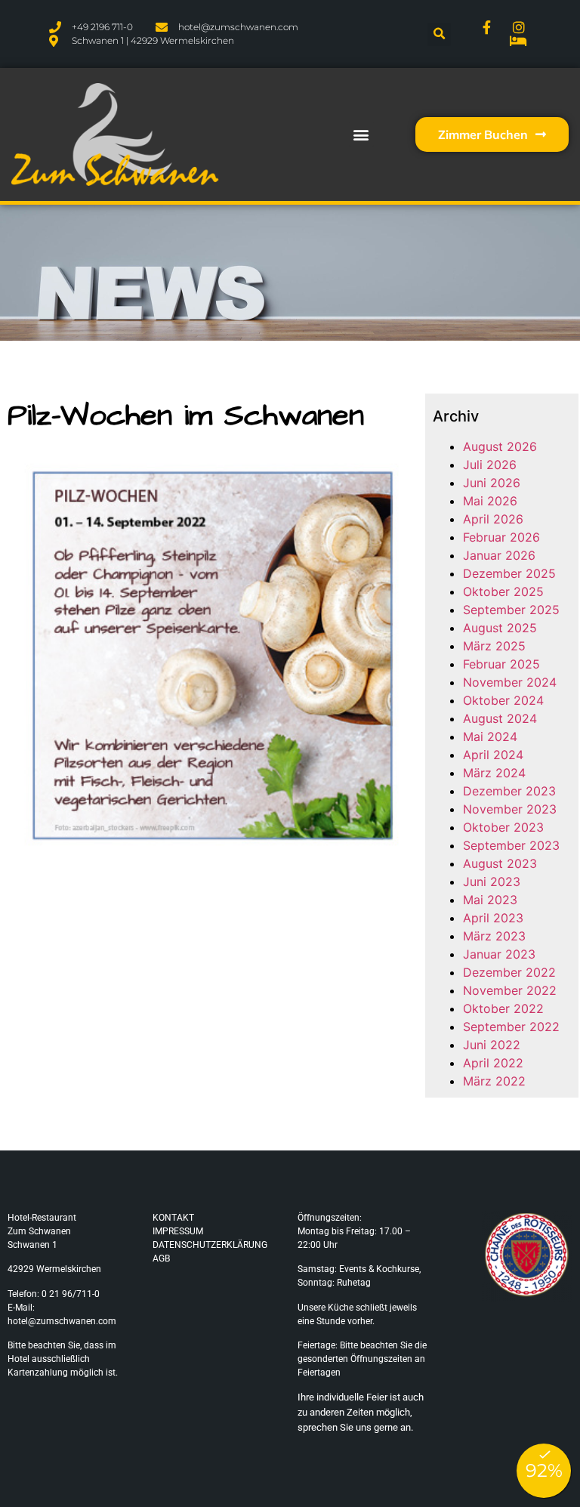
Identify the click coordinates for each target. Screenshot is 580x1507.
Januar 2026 (499, 555)
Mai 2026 (490, 500)
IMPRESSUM (178, 1231)
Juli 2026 (490, 464)
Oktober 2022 (503, 1008)
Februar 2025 (501, 664)
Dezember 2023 (509, 790)
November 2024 (510, 682)
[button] (439, 34)
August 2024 (500, 718)
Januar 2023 (499, 954)
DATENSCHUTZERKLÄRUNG (210, 1245)
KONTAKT (173, 1217)
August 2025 (500, 627)
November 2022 (510, 990)
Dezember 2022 (509, 972)
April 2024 (493, 754)
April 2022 (493, 1062)
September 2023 (511, 845)
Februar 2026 (501, 537)
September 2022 (511, 1026)
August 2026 (500, 446)
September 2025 (511, 609)
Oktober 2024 (503, 700)
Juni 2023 (491, 881)
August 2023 (500, 863)
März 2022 (494, 1081)
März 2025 (494, 645)
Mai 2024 (490, 736)
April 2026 (493, 519)
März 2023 (494, 935)
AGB (161, 1258)
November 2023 (510, 809)
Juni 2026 (491, 482)
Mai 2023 (490, 899)
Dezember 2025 (509, 573)
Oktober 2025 (503, 591)
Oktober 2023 (503, 827)
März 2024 (494, 772)
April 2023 (493, 917)
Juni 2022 (491, 1044)
